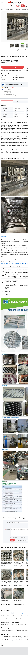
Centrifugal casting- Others (18, 618)
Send (12, 540)
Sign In (3, 95)
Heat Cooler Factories (16, 636)
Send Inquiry (13, 67)
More (2, 645)
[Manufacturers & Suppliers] (14, 2)
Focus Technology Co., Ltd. (16, 649)
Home (2, 9)
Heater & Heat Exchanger (23, 9)
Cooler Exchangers (6, 642)
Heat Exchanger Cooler (17, 642)
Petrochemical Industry (18, 615)
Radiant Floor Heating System (8, 630)
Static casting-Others (5, 618)
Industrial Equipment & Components (11, 9)
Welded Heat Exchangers (20, 639)
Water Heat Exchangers (7, 639)
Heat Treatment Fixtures (6, 615)
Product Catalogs (19, 613)
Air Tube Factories (6, 636)
